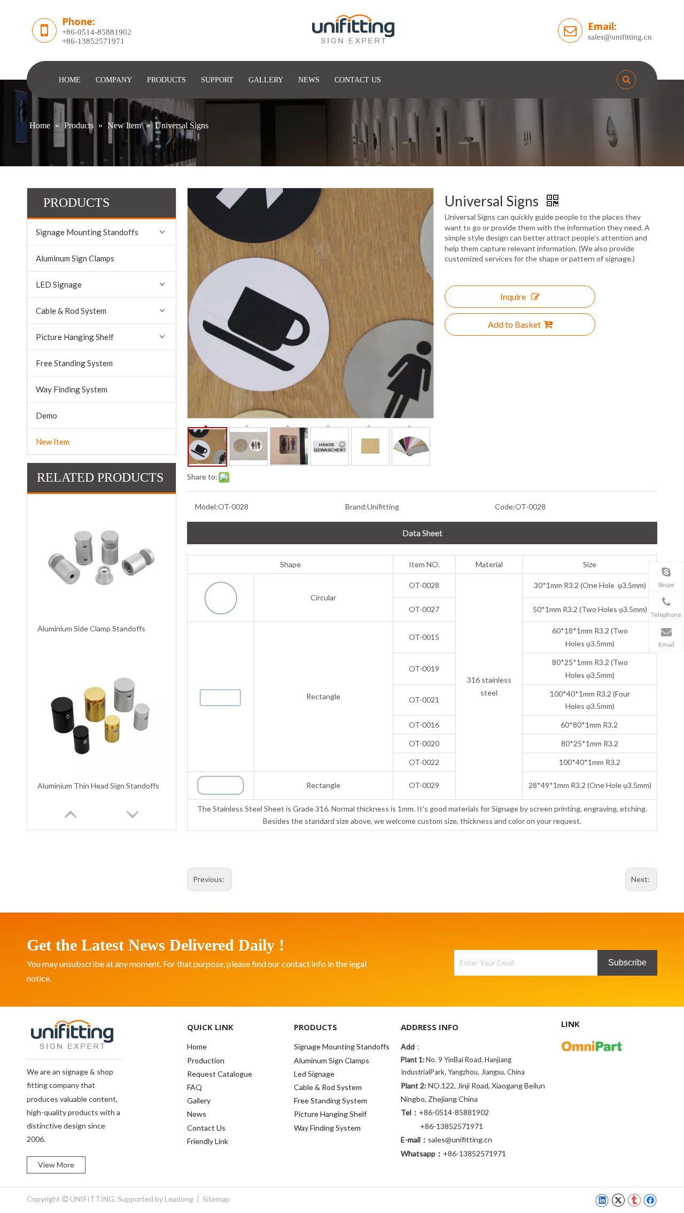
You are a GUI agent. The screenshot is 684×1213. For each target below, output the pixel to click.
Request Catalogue (219, 1073)
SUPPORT (217, 80)
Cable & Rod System (71, 310)
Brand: (356, 506)
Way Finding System (71, 389)
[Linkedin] (602, 1200)
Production (205, 1060)
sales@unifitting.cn (620, 37)
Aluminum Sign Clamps (75, 258)
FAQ (194, 1087)
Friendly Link (207, 1141)
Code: (505, 506)
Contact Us (206, 1127)
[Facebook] (650, 1200)
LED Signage (59, 284)
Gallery (199, 1100)
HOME (70, 80)
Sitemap (216, 1198)
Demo (46, 415)
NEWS (309, 80)
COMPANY (114, 80)
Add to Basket (514, 324)
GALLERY (265, 80)
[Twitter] (618, 1200)
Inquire (513, 296)
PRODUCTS (166, 80)
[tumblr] (634, 1200)
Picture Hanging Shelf (75, 337)
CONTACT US (358, 80)
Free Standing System (74, 363)
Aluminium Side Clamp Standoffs (91, 628)
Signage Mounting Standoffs (87, 232)
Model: (206, 506)
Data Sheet (422, 533)
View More (56, 1164)
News (196, 1113)
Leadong (179, 1198)
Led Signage (314, 1073)
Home (197, 1046)
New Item (52, 441)
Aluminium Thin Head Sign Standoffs (98, 785)
